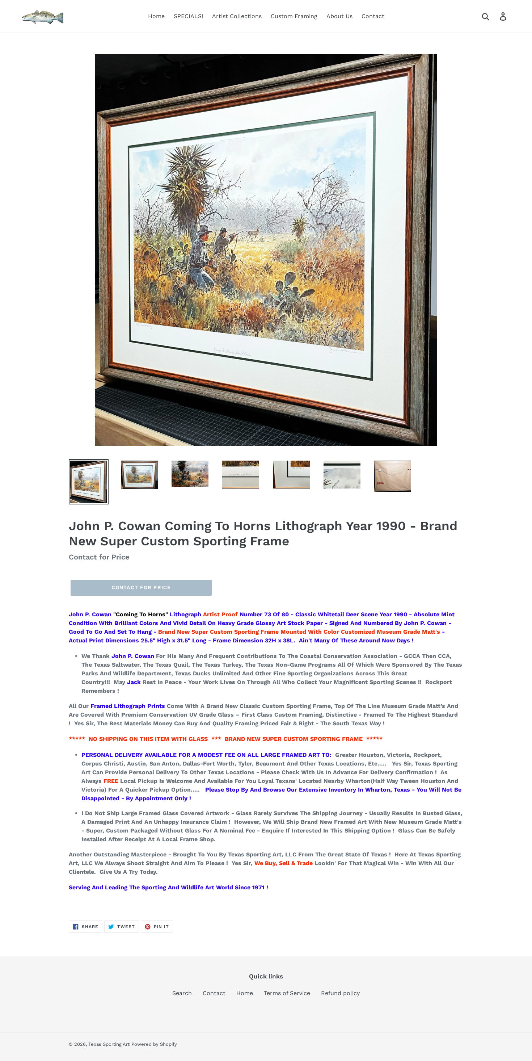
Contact (214, 993)
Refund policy (340, 993)
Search (182, 993)
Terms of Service (287, 993)
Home (244, 993)
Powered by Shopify (154, 1044)
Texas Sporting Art (109, 1044)
